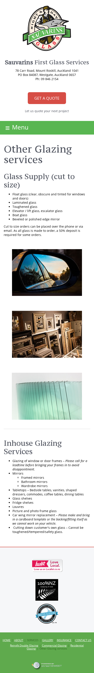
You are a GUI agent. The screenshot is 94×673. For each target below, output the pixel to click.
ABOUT (18, 640)
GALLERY (47, 640)
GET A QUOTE (46, 98)
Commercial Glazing (54, 645)
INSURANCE (64, 640)
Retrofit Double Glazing (24, 645)
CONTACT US (83, 640)
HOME (6, 640)
